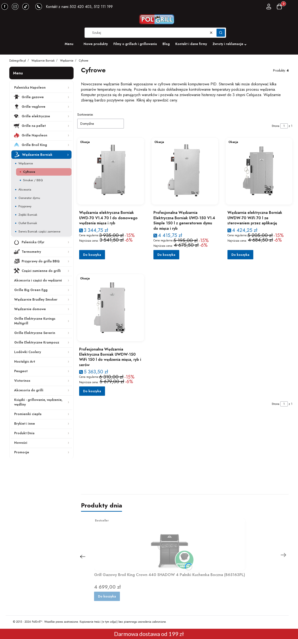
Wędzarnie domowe (30, 309)
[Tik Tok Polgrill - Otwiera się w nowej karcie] (25, 6)
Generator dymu (29, 198)
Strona (275, 126)
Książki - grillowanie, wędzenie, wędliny (38, 402)
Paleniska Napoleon (30, 87)
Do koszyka (92, 254)
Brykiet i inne (24, 423)
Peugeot (20, 371)
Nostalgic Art (24, 361)
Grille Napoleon (34, 135)
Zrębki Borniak (27, 214)
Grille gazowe (33, 97)
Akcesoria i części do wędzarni (38, 280)
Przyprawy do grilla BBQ (41, 261)
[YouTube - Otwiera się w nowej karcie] (15, 6)
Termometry (31, 251)
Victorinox (22, 380)
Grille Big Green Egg (30, 290)
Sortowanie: (85, 114)
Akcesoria (24, 189)
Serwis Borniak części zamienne (39, 231)
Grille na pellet (34, 125)
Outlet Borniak (27, 223)
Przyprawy (24, 206)
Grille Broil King (34, 144)
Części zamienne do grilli (41, 270)
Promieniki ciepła (27, 414)
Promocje (21, 452)
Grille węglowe (33, 106)
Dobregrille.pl (17, 61)
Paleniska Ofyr (33, 242)
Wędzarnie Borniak (42, 61)
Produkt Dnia (24, 433)
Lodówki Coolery (27, 352)
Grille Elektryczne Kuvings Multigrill (34, 321)
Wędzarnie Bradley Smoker (36, 299)
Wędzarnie (66, 61)
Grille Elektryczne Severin (34, 332)
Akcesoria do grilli (28, 390)
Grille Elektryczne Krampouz (36, 342)
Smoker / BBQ (33, 180)
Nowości (20, 442)
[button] (221, 33)
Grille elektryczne (36, 116)
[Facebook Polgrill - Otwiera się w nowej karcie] (4, 6)
